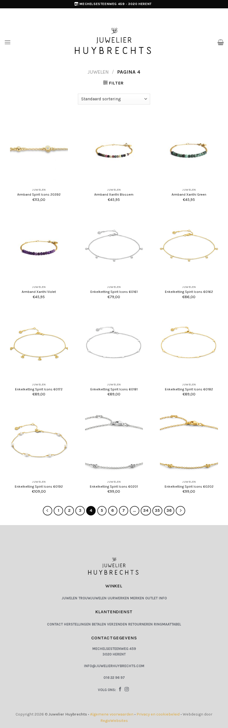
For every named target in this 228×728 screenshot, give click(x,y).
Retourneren (140, 624)
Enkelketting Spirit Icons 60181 (114, 389)
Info (163, 598)
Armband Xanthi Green (189, 194)
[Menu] (7, 42)
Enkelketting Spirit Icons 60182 (189, 389)
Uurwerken (118, 598)
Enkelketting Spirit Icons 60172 (39, 389)
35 (157, 510)
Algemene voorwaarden (111, 714)
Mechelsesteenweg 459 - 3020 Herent (116, 4)
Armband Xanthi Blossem (113, 194)
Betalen (99, 624)
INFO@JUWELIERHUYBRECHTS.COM (114, 666)
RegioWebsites (114, 720)
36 (169, 510)
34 (145, 510)
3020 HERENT (114, 654)
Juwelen (98, 72)
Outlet (151, 598)
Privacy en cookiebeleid (158, 714)
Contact (55, 624)
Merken (137, 598)
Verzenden (117, 624)
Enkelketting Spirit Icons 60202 (189, 486)
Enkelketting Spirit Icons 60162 (189, 292)
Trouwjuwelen (92, 598)
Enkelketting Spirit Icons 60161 (114, 292)
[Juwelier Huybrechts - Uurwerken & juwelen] (114, 42)
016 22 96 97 (114, 677)
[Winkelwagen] (220, 42)
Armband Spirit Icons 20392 (39, 194)
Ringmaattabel (167, 624)
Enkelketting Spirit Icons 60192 (39, 486)
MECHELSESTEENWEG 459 (114, 649)
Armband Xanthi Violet (39, 292)
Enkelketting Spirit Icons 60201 (114, 486)
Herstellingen (77, 624)
